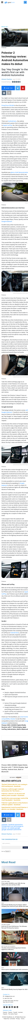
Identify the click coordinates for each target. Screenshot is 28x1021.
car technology (16, 826)
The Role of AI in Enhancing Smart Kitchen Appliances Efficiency (13, 948)
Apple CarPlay (7, 125)
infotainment (6, 826)
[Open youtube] (12, 1007)
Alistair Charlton (6, 79)
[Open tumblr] (15, 1007)
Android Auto (12, 121)
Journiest (20, 1012)
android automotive (16, 824)
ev (22, 826)
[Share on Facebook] (8, 88)
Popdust (5, 1012)
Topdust (10, 1012)
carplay (12, 828)
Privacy (18, 1018)
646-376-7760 (8, 998)
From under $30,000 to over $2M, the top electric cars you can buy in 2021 (13, 884)
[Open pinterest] (9, 1007)
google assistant (7, 829)
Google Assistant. (6, 221)
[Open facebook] (7, 1007)
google (17, 828)
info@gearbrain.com (10, 996)
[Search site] (25, 2)
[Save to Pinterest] (23, 88)
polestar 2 (5, 824)
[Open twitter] (4, 1007)
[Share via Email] (4, 93)
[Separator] (9, 93)
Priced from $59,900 (7, 105)
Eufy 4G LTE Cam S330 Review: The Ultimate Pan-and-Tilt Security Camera (14, 927)
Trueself (15, 1012)
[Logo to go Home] (9, 2)
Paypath (5, 1014)
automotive (17, 829)
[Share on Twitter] (18, 88)
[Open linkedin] (17, 1007)
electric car (5, 828)
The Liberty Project (12, 1014)
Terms (22, 1018)
